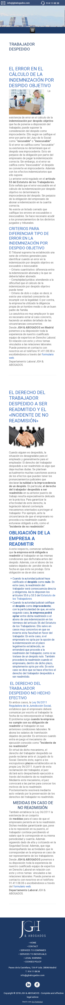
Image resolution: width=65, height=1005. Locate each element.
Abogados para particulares (37, 368)
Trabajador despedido (31, 373)
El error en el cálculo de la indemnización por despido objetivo (31, 77)
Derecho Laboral (19, 371)
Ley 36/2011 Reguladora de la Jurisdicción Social (30, 704)
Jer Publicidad (37, 1002)
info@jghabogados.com (32, 975)
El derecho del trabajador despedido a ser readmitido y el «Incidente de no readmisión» (28, 407)
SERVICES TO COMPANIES (33, 950)
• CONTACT (32, 946)
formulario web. (22, 886)
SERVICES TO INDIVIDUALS (33, 954)
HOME (33, 942)
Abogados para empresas (36, 897)
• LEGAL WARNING (33, 958)
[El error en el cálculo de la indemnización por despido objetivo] (28, 114)
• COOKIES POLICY (32, 961)
